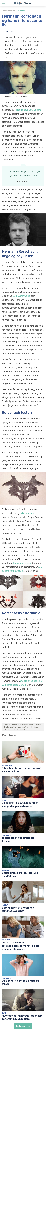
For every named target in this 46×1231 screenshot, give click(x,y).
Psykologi (6, 835)
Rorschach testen (22, 563)
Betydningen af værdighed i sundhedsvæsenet (18, 909)
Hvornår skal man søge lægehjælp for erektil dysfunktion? (22, 1017)
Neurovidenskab (8, 10)
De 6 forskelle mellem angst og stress (20, 982)
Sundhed (6, 1013)
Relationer (7, 765)
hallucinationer (27, 513)
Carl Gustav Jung (21, 296)
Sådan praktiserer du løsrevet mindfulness (20, 874)
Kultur (5, 800)
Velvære (5, 870)
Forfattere (21, 10)
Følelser (6, 940)
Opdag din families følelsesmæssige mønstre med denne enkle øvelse (20, 946)
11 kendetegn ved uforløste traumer (18, 839)
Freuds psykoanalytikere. (28, 110)
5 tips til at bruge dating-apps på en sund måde (21, 770)
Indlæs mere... (23, 1026)
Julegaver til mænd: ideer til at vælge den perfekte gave (20, 804)
